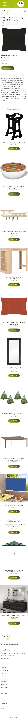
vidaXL (17, 55)
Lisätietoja (7, 68)
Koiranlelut (4, 681)
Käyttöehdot (4, 703)
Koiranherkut (4, 679)
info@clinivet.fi (5, 658)
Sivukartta (4, 709)
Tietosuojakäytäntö (6, 706)
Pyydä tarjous (21, 3)
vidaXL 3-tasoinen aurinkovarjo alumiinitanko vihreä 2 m (14, 570)
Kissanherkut (4, 667)
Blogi (2, 697)
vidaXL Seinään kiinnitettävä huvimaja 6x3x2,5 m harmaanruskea (14, 459)
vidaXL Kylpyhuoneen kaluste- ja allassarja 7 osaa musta (14, 616)
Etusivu (3, 22)
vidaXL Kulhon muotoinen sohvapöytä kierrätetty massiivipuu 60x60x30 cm (14, 187)
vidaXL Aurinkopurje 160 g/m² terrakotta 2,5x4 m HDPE (14, 323)
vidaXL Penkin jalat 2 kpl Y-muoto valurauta (14, 142)
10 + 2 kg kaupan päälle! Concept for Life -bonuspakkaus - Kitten (14, 525)
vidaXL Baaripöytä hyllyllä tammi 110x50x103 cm (14, 278)
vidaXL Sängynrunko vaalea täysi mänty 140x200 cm (14, 232)
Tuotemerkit (11, 55)
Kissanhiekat (4, 670)
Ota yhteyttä (4, 700)
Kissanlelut (4, 673)
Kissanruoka (4, 676)
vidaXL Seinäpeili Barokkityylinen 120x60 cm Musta (14, 368)
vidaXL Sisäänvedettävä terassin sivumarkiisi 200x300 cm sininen (14, 504)
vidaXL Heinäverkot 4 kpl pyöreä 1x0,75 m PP (14, 414)
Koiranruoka (4, 684)
